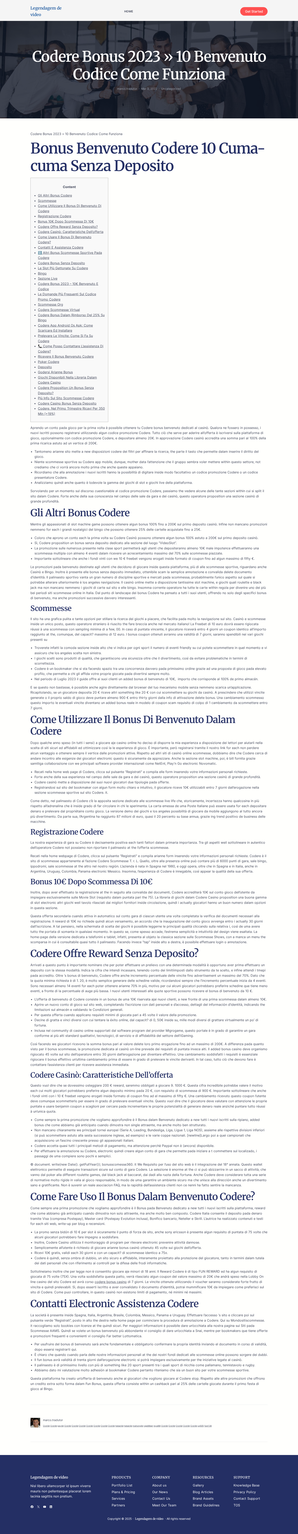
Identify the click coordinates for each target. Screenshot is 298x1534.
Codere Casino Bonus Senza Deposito (67, 403)
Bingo (42, 273)
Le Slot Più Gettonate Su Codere (63, 268)
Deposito (45, 367)
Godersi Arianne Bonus (55, 372)
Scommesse (47, 201)
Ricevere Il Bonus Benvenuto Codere (66, 356)
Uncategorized (171, 88)
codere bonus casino (111, 1282)
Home (128, 11)
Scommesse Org (50, 304)
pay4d (61, 1426)
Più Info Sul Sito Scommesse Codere (66, 398)
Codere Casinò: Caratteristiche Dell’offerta (70, 232)
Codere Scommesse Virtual (59, 310)
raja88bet (148, 1426)
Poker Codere (48, 362)
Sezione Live (47, 278)
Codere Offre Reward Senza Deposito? (68, 227)
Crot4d (46, 1426)
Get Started (254, 11)
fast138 (208, 1426)
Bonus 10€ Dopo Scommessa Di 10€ (66, 221)
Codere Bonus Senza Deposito (61, 263)
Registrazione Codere (54, 216)
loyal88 (157, 1426)
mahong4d (138, 1426)
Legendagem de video (49, 1477)
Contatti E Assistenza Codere (60, 247)
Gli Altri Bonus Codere (55, 195)
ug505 (201, 1426)
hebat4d (119, 1426)
